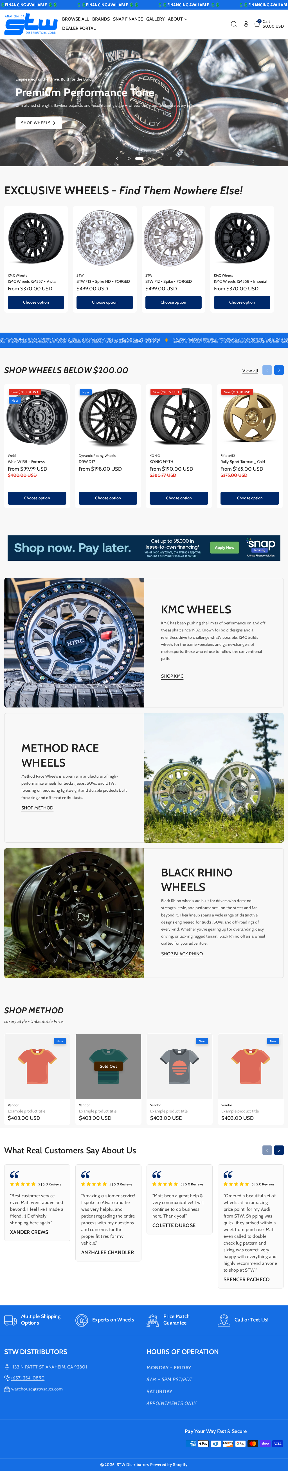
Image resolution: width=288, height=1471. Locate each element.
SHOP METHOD (37, 808)
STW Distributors (133, 1464)
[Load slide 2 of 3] (136, 158)
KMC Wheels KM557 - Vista (32, 281)
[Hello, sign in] (246, 24)
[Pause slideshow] (171, 158)
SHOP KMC (172, 676)
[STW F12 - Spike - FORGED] (173, 238)
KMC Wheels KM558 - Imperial (240, 281)
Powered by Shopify (169, 1464)
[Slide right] (279, 370)
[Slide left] (267, 370)
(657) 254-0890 (27, 1378)
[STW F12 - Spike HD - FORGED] (104, 238)
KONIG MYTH (161, 461)
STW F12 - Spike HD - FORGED (103, 281)
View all (250, 370)
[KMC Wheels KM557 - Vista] (36, 238)
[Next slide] (161, 158)
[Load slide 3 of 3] (146, 158)
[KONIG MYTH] (179, 417)
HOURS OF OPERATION (183, 1352)
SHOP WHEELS (36, 122)
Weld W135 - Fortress (26, 461)
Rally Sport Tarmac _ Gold (242, 461)
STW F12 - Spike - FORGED (168, 281)
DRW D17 (87, 461)
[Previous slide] (117, 158)
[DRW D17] (108, 417)
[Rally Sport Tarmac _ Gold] (249, 417)
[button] (177, 19)
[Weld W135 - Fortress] (37, 417)
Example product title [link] (26, 1111)
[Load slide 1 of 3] (129, 158)
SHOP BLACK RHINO (182, 953)
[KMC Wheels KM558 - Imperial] (242, 238)
